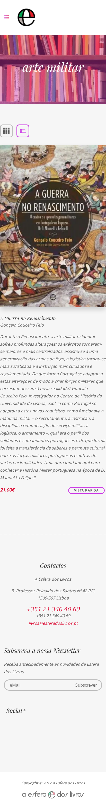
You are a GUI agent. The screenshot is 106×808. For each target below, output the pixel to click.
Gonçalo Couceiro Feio (22, 325)
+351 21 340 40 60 (53, 609)
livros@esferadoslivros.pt (53, 623)
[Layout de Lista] (22, 130)
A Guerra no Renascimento (28, 318)
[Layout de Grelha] (6, 130)
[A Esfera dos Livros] (26, 17)
